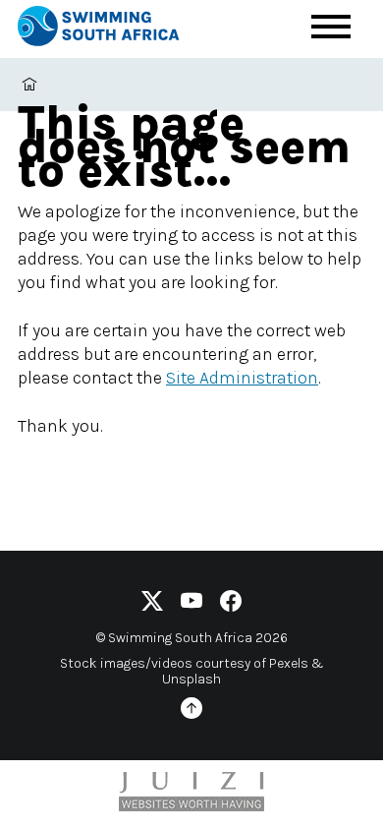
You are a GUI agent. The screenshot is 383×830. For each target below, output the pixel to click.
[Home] (116, 29)
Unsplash (191, 679)
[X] (152, 604)
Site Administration (242, 377)
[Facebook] (231, 604)
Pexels (288, 663)
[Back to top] (191, 711)
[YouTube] (191, 604)
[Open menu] (331, 26)
